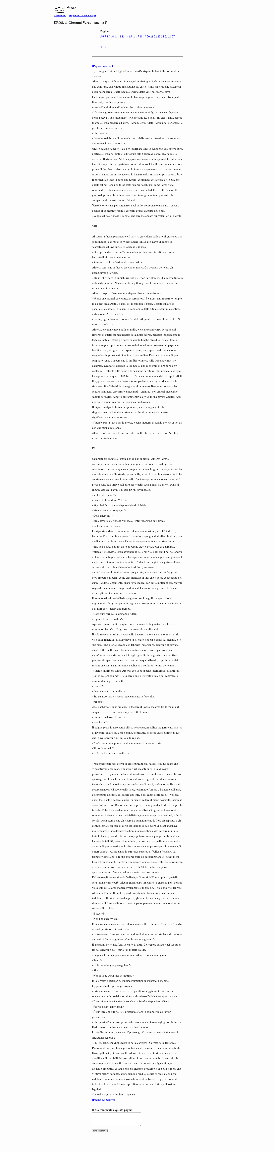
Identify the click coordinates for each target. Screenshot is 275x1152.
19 (144, 36)
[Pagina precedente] (103, 66)
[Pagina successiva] (103, 1099)
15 (130, 36)
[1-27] (105, 47)
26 (169, 36)
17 (137, 36)
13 (123, 36)
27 (173, 36)
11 (116, 36)
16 (133, 36)
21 (151, 36)
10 (112, 36)
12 (119, 36)
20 (148, 36)
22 (155, 36)
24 (162, 36)
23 (159, 36)
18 (141, 36)
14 (126, 36)
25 (166, 36)
